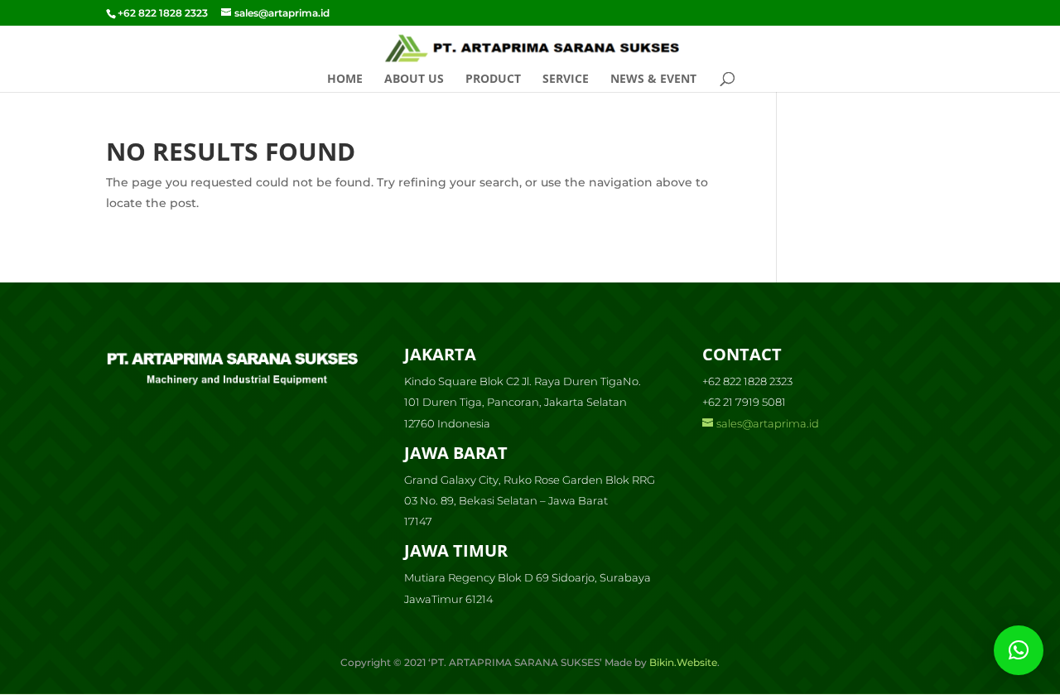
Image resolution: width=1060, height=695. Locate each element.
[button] (1018, 650)
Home (345, 79)
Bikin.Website (683, 662)
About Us (414, 79)
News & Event (653, 79)
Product (493, 79)
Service (565, 79)
